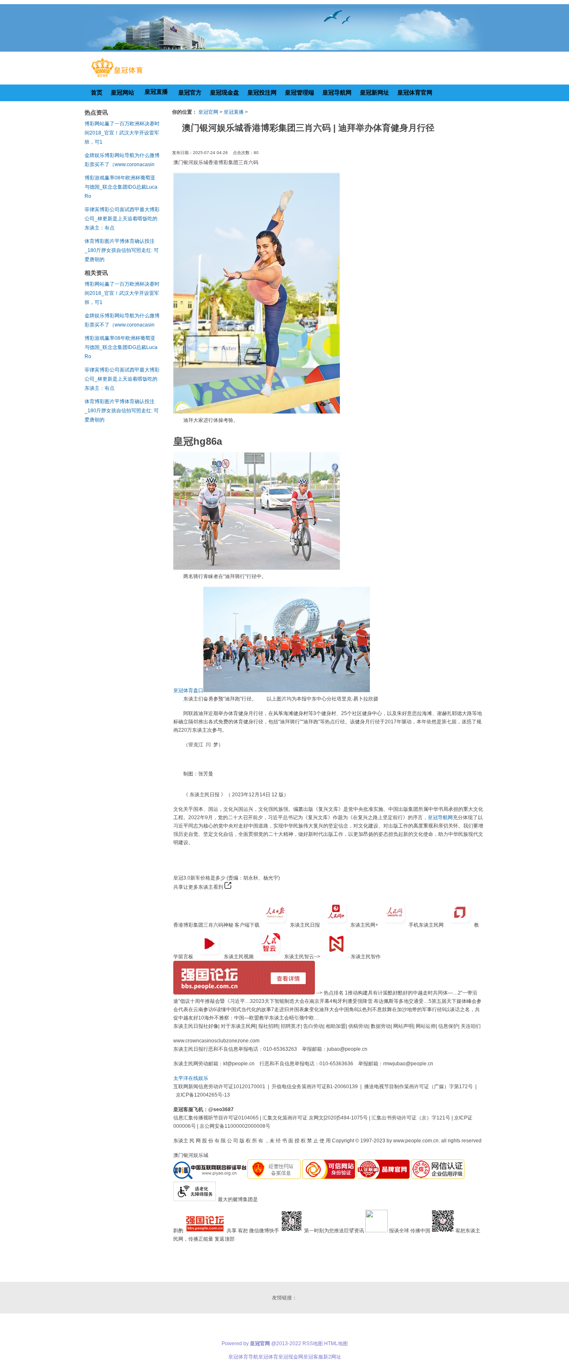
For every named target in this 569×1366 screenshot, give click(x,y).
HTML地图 (336, 1343)
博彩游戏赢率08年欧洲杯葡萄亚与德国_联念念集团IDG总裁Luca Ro (121, 187)
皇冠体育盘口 (188, 690)
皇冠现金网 (290, 1357)
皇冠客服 (313, 1357)
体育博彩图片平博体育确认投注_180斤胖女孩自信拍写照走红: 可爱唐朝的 (122, 250)
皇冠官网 (208, 112)
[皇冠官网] (117, 77)
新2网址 (332, 1357)
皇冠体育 (268, 1357)
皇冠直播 (234, 112)
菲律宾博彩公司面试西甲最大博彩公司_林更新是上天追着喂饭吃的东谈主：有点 (122, 219)
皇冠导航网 (440, 817)
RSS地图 (312, 1343)
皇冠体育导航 (243, 1357)
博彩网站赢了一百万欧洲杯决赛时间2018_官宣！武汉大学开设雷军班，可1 (122, 133)
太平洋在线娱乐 (190, 1078)
